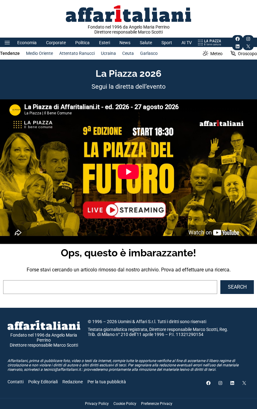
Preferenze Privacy (156, 403)
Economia (27, 42)
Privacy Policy (97, 403)
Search (237, 287)
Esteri (104, 42)
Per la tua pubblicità (106, 381)
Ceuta (128, 53)
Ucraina (108, 53)
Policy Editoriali (43, 381)
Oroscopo (247, 53)
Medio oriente (39, 53)
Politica (82, 42)
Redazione (72, 381)
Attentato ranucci (77, 53)
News (124, 42)
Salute (146, 42)
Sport (166, 42)
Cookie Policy (124, 403)
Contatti (16, 381)
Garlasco (149, 53)
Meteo (216, 53)
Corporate (56, 42)
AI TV (186, 42)
